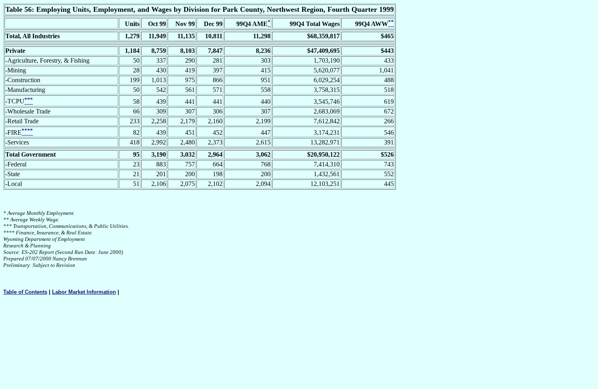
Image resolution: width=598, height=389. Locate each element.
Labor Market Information (84, 292)
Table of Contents (25, 292)
